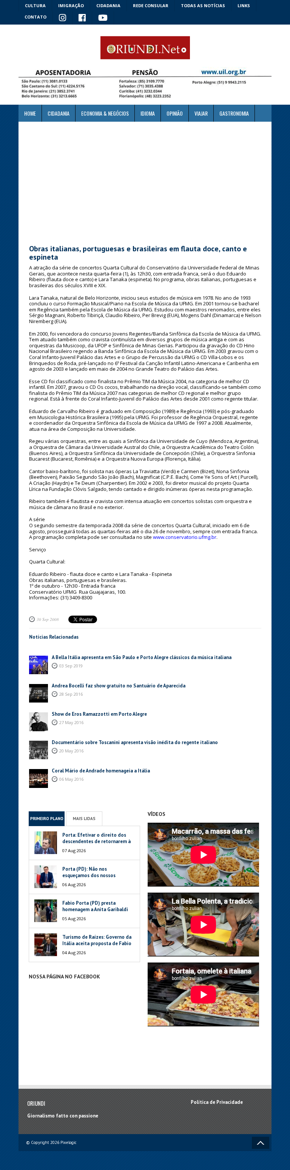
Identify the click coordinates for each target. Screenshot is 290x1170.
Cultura (35, 5)
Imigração (71, 5)
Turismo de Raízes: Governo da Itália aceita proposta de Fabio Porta (96, 943)
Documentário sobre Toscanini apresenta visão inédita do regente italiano (135, 742)
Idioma (147, 113)
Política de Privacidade (217, 1102)
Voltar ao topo (260, 1143)
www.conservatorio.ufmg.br (184, 537)
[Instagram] (62, 18)
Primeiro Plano (46, 818)
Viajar (201, 113)
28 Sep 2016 (71, 694)
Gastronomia (234, 113)
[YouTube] (103, 18)
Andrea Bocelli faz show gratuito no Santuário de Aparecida (118, 685)
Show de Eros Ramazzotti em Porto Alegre (99, 714)
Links (244, 5)
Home (30, 113)
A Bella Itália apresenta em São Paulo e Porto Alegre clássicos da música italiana (141, 657)
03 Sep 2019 (71, 666)
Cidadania (108, 5)
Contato (35, 17)
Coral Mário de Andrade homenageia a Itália (101, 771)
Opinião (175, 113)
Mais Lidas (84, 818)
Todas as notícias (203, 5)
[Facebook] (82, 18)
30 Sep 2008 (48, 619)
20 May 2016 (71, 751)
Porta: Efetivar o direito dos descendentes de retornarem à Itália (96, 841)
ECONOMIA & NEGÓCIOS (105, 113)
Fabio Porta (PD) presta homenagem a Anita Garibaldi (95, 906)
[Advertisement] (145, 183)
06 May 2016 (71, 779)
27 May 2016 (71, 722)
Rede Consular (150, 5)
